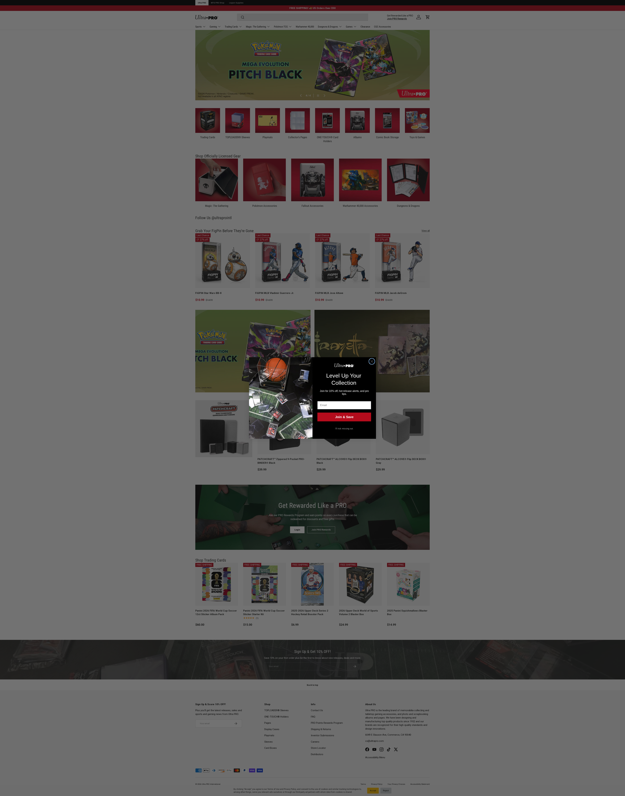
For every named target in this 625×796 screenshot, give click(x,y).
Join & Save (344, 417)
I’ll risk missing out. (344, 428)
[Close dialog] (372, 361)
